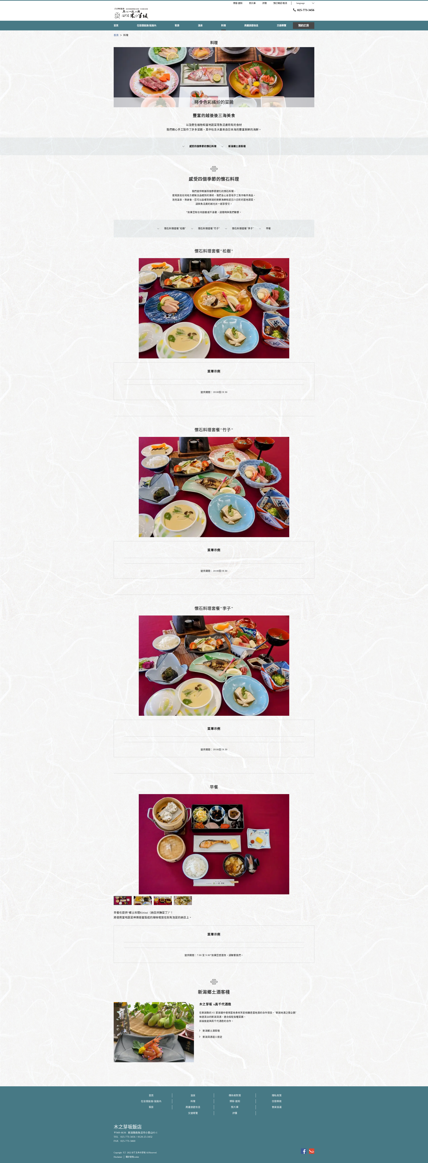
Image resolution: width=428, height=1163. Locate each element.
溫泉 (193, 1095)
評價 (234, 1113)
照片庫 (234, 1107)
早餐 (268, 228)
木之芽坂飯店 (128, 1127)
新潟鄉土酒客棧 (237, 146)
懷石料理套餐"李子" (243, 228)
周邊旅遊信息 (193, 1107)
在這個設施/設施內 (151, 1101)
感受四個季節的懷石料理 (203, 146)
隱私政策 (277, 1095)
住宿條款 (277, 1101)
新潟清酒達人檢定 (212, 1037)
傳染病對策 (235, 1095)
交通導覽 (193, 1113)
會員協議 (277, 1107)
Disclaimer (118, 1157)
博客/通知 (235, 1101)
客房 (151, 1107)
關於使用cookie (132, 1157)
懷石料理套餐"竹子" (209, 228)
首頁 (151, 1095)
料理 (193, 1101)
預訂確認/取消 (280, 3)
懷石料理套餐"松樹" (175, 228)
